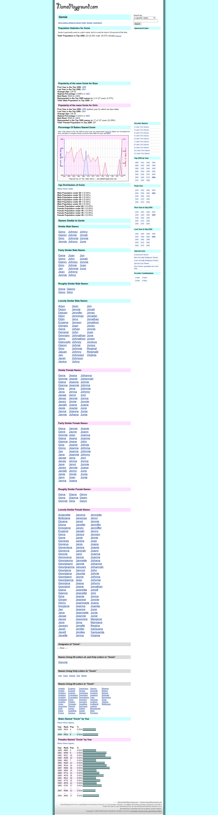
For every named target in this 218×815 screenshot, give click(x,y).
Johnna (85, 385)
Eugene (63, 322)
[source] (118, 36)
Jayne (73, 431)
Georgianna (65, 580)
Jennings (78, 315)
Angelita (61, 702)
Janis (79, 544)
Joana (73, 404)
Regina (95, 625)
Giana (62, 382)
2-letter (137, 280)
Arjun (61, 306)
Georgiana (65, 573)
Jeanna (74, 382)
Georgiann (65, 576)
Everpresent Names (141, 255)
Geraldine (83, 704)
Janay (62, 398)
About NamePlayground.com (128, 802)
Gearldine (72, 711)
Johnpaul (78, 355)
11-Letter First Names (142, 153)
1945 (142, 180)
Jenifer (80, 628)
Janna (62, 411)
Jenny (73, 470)
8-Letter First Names (141, 144)
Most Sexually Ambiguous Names (146, 257)
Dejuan (62, 312)
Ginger (62, 599)
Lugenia (93, 706)
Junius (91, 345)
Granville (94, 691)
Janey (62, 401)
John (71, 258)
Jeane (73, 441)
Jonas (91, 312)
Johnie (72, 235)
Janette (80, 524)
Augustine (62, 706)
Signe (104, 700)
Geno (61, 231)
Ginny (62, 448)
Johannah (87, 378)
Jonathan (93, 319)
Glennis (93, 688)
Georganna (65, 560)
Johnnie (73, 238)
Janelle (62, 635)
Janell (62, 632)
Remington (106, 697)
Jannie (62, 414)
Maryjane (96, 622)
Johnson (77, 358)
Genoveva (65, 557)
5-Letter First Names (141, 136)
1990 (153, 165)
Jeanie (73, 378)
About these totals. (65, 189)
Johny (84, 231)
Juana (85, 404)
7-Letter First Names (141, 141)
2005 (153, 174)
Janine (80, 540)
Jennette (96, 514)
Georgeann (65, 563)
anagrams (97, 23)
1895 (137, 171)
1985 (153, 162)
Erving (61, 713)
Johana (74, 414)
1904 (84, 89)
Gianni (62, 235)
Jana (61, 391)
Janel (61, 628)
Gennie (63, 378)
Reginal (92, 348)
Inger (92, 697)
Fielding (71, 702)
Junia (84, 411)
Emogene (64, 527)
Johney (73, 231)
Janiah (62, 404)
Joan (71, 255)
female (89, 23)
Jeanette (81, 593)
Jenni (72, 395)
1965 (148, 171)
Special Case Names (141, 263)
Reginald (92, 351)
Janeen (63, 625)
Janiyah (81, 550)
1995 (153, 168)
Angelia (61, 688)
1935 (142, 174)
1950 (148, 162)
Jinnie (73, 401)
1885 (137, 165)
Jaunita (80, 573)
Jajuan (62, 351)
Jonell (94, 589)
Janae (62, 395)
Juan (83, 265)
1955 (148, 165)
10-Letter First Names (142, 150)
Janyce (80, 570)
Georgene (64, 570)
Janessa (81, 518)
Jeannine (82, 619)
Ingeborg (94, 695)
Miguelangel (95, 708)
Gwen (83, 497)
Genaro (63, 325)
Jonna (85, 398)
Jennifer (77, 312)
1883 (88, 116)
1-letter (137, 277)
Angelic (61, 691)
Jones (91, 325)
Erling (60, 711)
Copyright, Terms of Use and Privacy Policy (146, 811)
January (81, 567)
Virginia (91, 355)
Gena (61, 375)
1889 (84, 87)
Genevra (63, 550)
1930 (142, 171)
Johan (76, 328)
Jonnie (84, 238)
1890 (137, 168)
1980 (148, 180)
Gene (61, 255)
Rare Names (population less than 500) (146, 267)
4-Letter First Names (141, 133)
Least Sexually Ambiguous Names (146, 260)
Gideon (82, 708)
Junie (84, 414)
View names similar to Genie (69, 23)
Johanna (86, 375)
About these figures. (66, 723)
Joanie (73, 408)
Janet (61, 358)
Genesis (63, 540)
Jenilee (80, 632)
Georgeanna (66, 567)
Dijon (61, 315)
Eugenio (71, 693)
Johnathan (79, 335)
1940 (142, 177)
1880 (84, 109)
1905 (137, 177)
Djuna (62, 524)
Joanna (74, 411)
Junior (91, 338)
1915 (142, 162)
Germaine (83, 706)
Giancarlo (64, 342)
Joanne (85, 438)
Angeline (62, 697)
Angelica (62, 693)
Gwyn (83, 500)
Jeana (73, 375)
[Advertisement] (138, 6)
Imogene (64, 606)
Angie (60, 704)
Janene (80, 514)
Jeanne (74, 451)
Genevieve (65, 547)
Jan (60, 268)
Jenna (73, 391)
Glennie (82, 713)
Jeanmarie (82, 602)
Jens (75, 319)
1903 (84, 111)
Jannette (81, 560)
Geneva (63, 544)
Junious (92, 342)
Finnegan (72, 704)
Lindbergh (94, 704)
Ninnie (84, 676)
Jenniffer (96, 527)
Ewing (70, 700)
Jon (82, 255)
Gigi (78, 676)
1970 (148, 174)
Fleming (71, 706)
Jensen (76, 322)
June (83, 241)
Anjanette (64, 514)
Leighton (93, 702)
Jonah (84, 235)
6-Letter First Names (141, 139)
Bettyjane (64, 518)
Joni (83, 395)
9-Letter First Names (141, 147)
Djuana (62, 521)
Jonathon (93, 322)
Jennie (62, 241)
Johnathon (79, 338)
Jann (61, 477)
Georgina (64, 583)
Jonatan (92, 315)
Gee (60, 676)
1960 (148, 168)
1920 (142, 165)
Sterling (105, 702)
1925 (142, 168)
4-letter (144, 280)
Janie (61, 408)
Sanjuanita (97, 632)
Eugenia (71, 688)
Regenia (105, 688)
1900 (137, 174)
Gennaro (64, 335)
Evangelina (73, 695)
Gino (61, 238)
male (84, 23)
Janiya (80, 547)
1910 (137, 180)
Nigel (92, 711)
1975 (148, 177)
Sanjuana (97, 628)
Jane (61, 464)
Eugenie (71, 691)
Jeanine (81, 599)
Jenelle (80, 625)
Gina (61, 388)
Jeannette (82, 612)
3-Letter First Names (141, 130)
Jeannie (74, 385)
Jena (72, 388)
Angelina (62, 695)
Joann (85, 431)
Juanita (95, 606)
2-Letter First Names (141, 127)
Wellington (106, 704)
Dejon (62, 309)
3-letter (144, 277)
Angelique (62, 700)
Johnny (73, 241)
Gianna (63, 385)
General (63, 332)
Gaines (71, 708)
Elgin (61, 319)
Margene (96, 619)
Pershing (94, 713)
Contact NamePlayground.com (151, 802)
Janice (62, 361)
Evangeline (73, 697)
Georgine (64, 586)
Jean (61, 271)
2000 (153, 171)
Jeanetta (81, 589)
